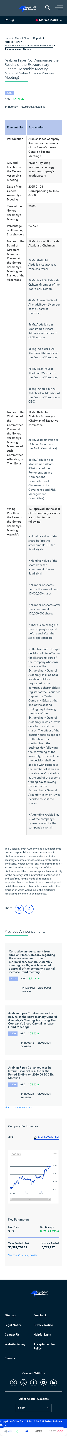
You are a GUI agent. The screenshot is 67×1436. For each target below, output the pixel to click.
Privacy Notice (43, 1325)
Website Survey (15, 1344)
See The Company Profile (22, 1255)
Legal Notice (13, 1325)
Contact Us (12, 1335)
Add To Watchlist (48, 1137)
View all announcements (18, 1107)
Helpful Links (42, 1335)
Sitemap (10, 1315)
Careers (10, 1358)
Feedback (40, 1315)
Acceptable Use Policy (44, 1346)
